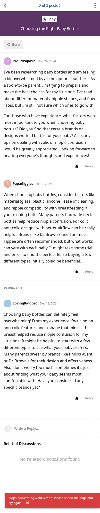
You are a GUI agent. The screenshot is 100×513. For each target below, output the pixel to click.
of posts (48, 5)
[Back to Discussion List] (5, 5)
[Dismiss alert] (27, 503)
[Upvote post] (77, 166)
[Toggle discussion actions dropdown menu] (95, 5)
